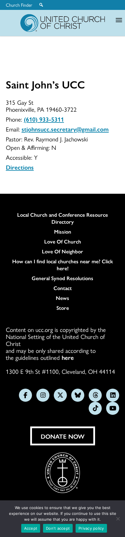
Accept (31, 528)
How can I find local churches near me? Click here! (62, 265)
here (68, 357)
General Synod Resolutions (62, 278)
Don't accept (58, 528)
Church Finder (19, 5)
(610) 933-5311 (44, 119)
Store (62, 307)
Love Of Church (62, 241)
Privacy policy (91, 528)
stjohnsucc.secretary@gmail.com (65, 129)
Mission (62, 231)
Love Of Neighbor (62, 251)
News (62, 297)
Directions (20, 167)
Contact (62, 287)
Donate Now (63, 436)
